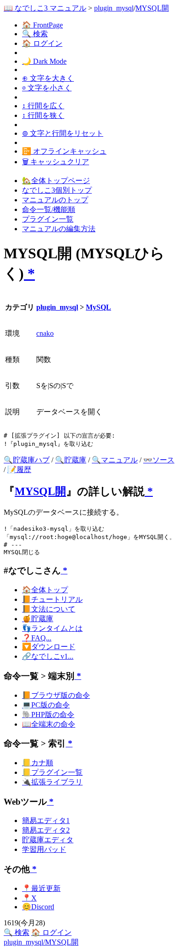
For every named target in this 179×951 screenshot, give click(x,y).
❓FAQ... (36, 638)
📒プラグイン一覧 (52, 772)
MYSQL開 (152, 8)
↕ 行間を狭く (43, 115)
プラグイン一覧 (47, 219)
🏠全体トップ (45, 590)
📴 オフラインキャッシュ (64, 151)
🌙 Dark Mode (44, 61)
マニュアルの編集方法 (58, 229)
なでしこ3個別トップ (57, 190)
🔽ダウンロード (48, 647)
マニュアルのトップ (55, 200)
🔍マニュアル (115, 460)
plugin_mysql (114, 8)
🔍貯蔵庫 (70, 460)
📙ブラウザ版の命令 (56, 695)
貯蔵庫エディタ (47, 840)
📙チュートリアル (52, 599)
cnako (45, 333)
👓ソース (158, 460)
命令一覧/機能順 (48, 209)
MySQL (98, 307)
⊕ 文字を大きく (48, 78)
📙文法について (48, 609)
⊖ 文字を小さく (47, 88)
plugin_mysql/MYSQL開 (41, 942)
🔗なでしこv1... (47, 656)
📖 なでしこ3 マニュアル (45, 8)
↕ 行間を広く (43, 106)
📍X (29, 898)
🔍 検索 (35, 34)
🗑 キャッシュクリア (55, 162)
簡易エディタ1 (46, 820)
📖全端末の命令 (48, 724)
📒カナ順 (37, 763)
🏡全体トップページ (56, 180)
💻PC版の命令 (46, 705)
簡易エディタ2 (46, 830)
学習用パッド (44, 849)
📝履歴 (19, 469)
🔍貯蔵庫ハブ (27, 460)
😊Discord (38, 907)
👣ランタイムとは (52, 628)
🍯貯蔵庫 (37, 619)
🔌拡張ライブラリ (52, 782)
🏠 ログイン (42, 43)
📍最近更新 (41, 888)
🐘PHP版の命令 (48, 714)
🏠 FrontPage (42, 25)
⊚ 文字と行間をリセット (62, 133)
